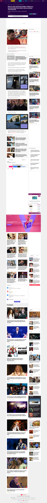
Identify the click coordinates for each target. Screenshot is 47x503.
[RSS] (39, 32)
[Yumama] (31, 497)
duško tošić (13, 162)
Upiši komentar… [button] (11, 299)
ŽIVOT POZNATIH (13, 132)
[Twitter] (33, 32)
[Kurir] (11, 497)
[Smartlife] (26, 497)
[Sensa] (28, 497)
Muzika (14, 4)
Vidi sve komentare (17, 301)
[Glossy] (20, 497)
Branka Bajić (9, 13)
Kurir (17, 51)
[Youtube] (34, 32)
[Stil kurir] (18, 497)
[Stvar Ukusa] (35, 497)
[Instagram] (31, 32)
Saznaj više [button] (9, 224)
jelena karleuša (9, 162)
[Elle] (16, 497)
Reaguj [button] (8, 168)
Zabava (11, 4)
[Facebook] (30, 32)
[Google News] (38, 32)
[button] (27, 14)
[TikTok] (36, 32)
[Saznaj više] (39, 310)
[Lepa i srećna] (23, 497)
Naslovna (9, 4)
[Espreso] (14, 497)
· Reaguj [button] (32, 96)
